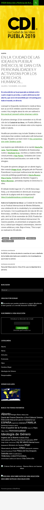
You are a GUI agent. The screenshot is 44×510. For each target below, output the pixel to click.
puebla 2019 (31, 238)
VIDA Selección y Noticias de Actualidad (17, 2)
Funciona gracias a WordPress (10, 488)
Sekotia (4, 453)
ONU (22, 448)
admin (24, 86)
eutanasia (22, 423)
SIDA (11, 454)
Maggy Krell (16, 169)
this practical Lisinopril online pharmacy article (19, 114)
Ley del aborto (22, 442)
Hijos (3, 363)
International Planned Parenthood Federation (17, 440)
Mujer (27, 445)
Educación (5, 420)
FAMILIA (31, 422)
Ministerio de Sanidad (16, 445)
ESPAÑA (6, 422)
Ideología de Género (8, 371)
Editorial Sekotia (36, 417)
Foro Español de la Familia (14, 428)
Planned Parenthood (6, 451)
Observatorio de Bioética (10, 448)
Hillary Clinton (5, 431)
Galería (4, 86)
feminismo (4, 425)
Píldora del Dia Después (26, 451)
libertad (32, 442)
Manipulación (4, 445)
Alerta (3, 53)
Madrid (37, 442)
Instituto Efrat (24, 438)
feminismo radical (13, 425)
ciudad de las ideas (18, 238)
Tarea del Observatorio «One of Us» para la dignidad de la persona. (21, 267)
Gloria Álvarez (34, 175)
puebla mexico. (8, 241)
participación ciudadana (31, 448)
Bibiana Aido (25, 414)
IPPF (36, 440)
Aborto (5, 238)
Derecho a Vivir (22, 417)
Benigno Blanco (16, 414)
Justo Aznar (12, 442)
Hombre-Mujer (6, 367)
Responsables (6, 375)
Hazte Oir (30, 428)
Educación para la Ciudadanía (21, 420)
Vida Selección (28, 458)
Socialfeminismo (17, 453)
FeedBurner (26, 330)
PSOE (14, 451)
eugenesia (15, 423)
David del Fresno (8, 417)
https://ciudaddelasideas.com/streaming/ (17, 197)
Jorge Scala (4, 442)
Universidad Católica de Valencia (11, 458)
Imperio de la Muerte (10, 437)
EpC (34, 420)
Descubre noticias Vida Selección (15, 479)
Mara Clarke (6, 178)
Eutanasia (4, 359)
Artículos (4, 355)
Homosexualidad (17, 430)
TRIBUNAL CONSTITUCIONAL (14, 456)
